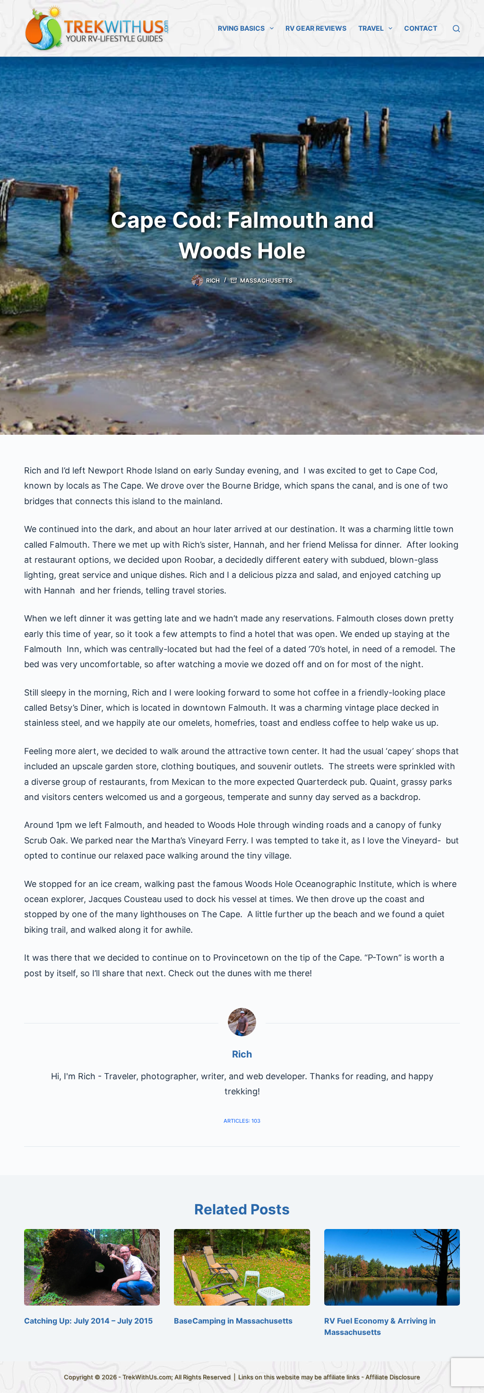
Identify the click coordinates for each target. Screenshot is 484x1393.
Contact (420, 28)
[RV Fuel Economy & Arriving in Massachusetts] (392, 1267)
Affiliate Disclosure (392, 1377)
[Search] (456, 28)
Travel (371, 28)
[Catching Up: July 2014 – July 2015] (92, 1267)
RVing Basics (241, 28)
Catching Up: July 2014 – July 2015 (88, 1320)
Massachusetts (266, 280)
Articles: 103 (242, 1121)
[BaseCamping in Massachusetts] (242, 1267)
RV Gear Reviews (315, 28)
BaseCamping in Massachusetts (233, 1320)
